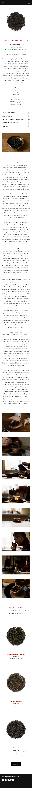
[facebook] (3, 780)
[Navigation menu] (29, 3)
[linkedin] (12, 780)
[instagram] (6, 780)
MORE (21, 83)
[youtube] (9, 780)
